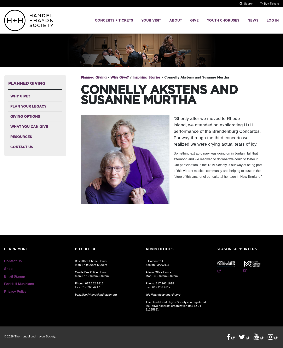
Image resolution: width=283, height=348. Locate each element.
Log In (273, 20)
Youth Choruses (223, 20)
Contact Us (21, 147)
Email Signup (14, 276)
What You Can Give (29, 127)
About (175, 20)
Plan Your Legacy (28, 106)
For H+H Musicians (19, 284)
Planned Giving (26, 83)
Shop (8, 269)
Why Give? (20, 96)
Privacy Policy (15, 291)
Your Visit (151, 20)
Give (194, 20)
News (253, 20)
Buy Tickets (271, 3)
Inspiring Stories (147, 77)
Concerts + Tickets (114, 20)
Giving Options (25, 116)
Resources (21, 137)
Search (248, 3)
